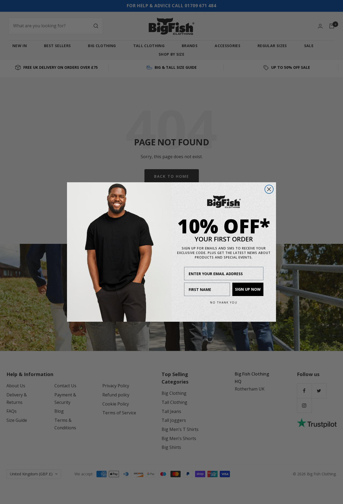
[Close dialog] (269, 189)
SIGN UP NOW (248, 289)
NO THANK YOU (223, 302)
